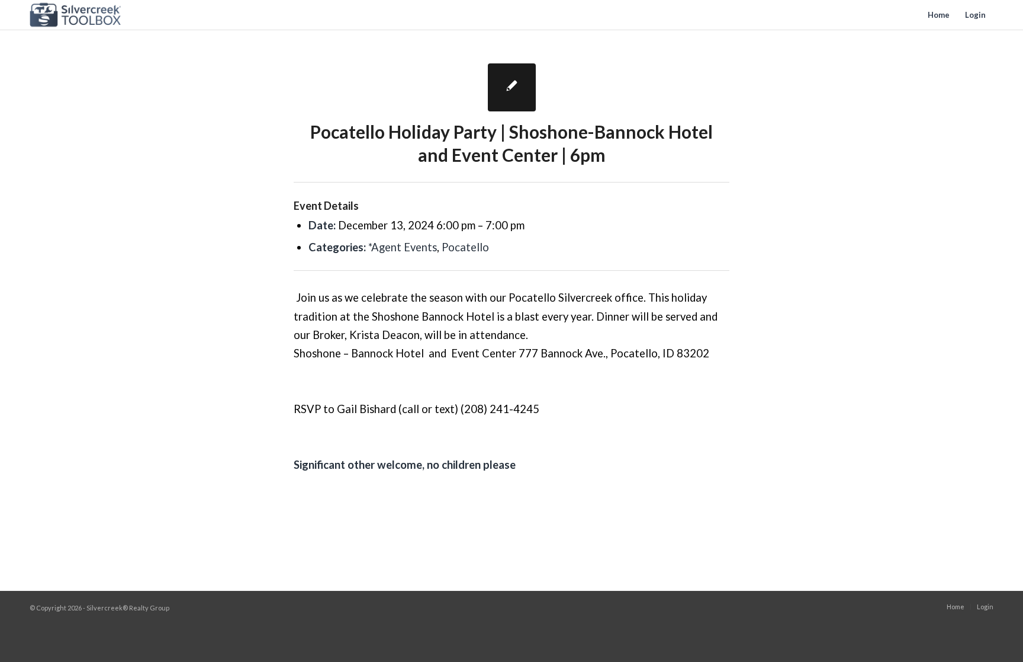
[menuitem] (938, 15)
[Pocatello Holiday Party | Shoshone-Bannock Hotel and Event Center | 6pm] (512, 87)
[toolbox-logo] (75, 15)
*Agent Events (402, 247)
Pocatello (465, 247)
